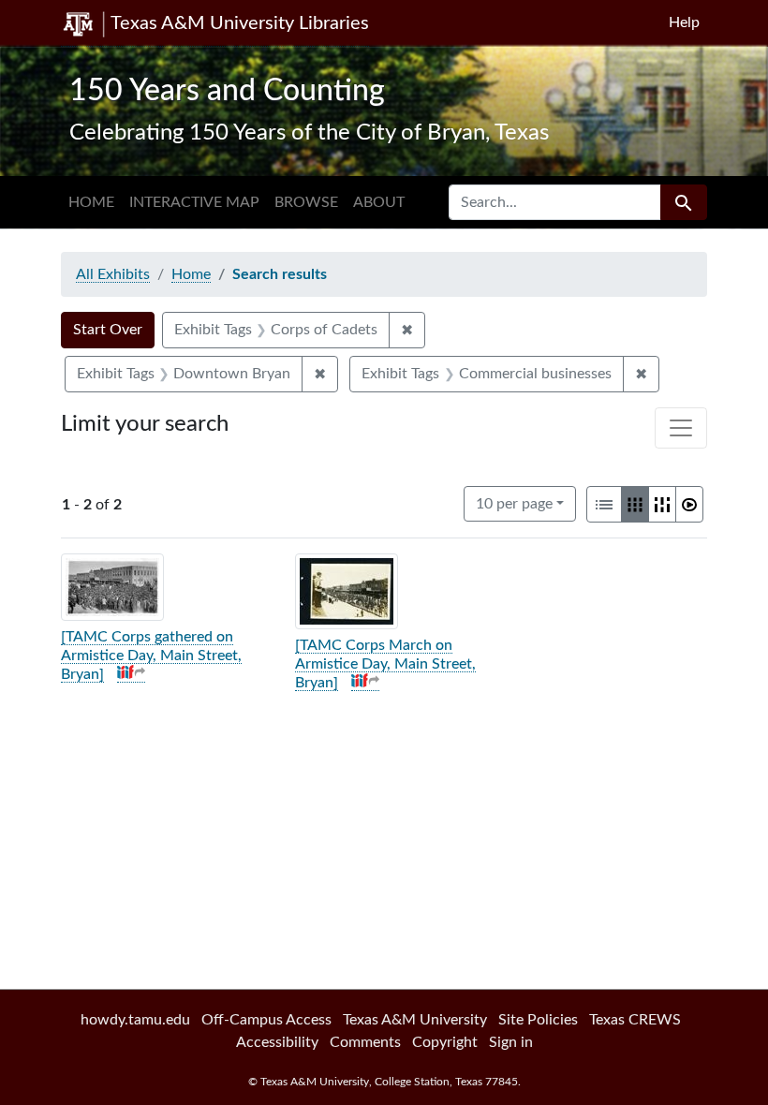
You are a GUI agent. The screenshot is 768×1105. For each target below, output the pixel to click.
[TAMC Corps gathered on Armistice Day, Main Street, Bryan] (151, 655)
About (379, 202)
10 (514, 503)
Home (91, 202)
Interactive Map (194, 202)
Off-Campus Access (266, 1019)
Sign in (511, 1042)
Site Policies (538, 1019)
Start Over (107, 329)
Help (684, 22)
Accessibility (277, 1042)
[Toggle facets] (681, 428)
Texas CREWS (635, 1019)
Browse (306, 202)
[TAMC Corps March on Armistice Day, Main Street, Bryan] (385, 664)
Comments (365, 1042)
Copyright (445, 1042)
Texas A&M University (415, 1019)
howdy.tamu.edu (135, 1019)
